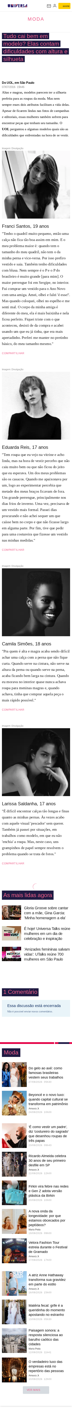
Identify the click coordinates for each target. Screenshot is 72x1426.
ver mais (33, 1389)
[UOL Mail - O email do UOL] (49, 6)
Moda (36, 19)
